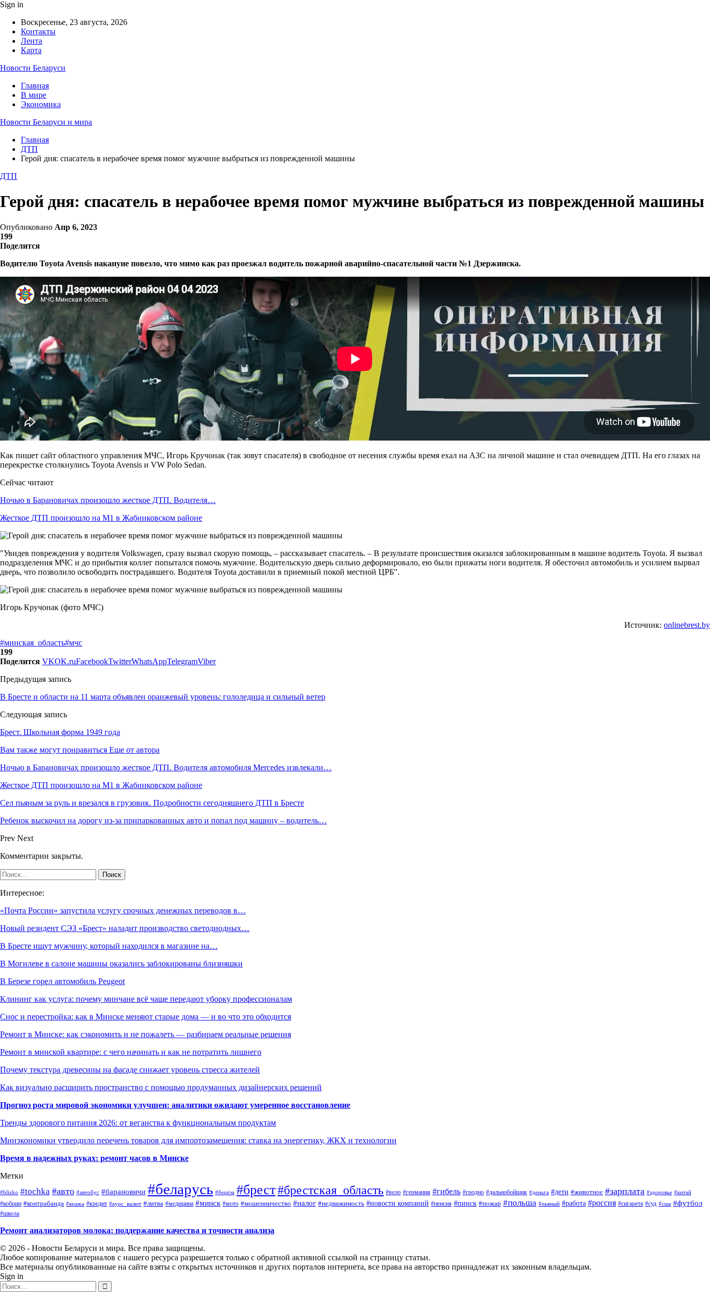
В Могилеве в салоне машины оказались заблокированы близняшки (121, 963)
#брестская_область (331, 1190)
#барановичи (123, 1191)
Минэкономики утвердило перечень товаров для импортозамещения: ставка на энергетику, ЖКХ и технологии (198, 1140)
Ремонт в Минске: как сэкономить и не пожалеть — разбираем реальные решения (145, 1034)
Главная (35, 85)
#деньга (539, 1192)
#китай (682, 1192)
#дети (560, 1192)
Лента (31, 40)
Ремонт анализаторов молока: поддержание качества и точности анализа (137, 1230)
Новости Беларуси (32, 67)
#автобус (87, 1192)
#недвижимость (341, 1203)
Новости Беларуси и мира (46, 122)
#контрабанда (43, 1203)
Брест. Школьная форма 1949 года (60, 732)
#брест (255, 1189)
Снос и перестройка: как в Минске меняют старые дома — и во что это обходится (145, 1016)
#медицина (179, 1203)
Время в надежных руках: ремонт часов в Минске (94, 1158)
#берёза (224, 1192)
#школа (9, 1213)
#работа (574, 1203)
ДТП (8, 176)
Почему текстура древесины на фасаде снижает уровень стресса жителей (130, 1069)
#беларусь (180, 1189)
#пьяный (549, 1203)
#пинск (465, 1203)
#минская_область (32, 642)
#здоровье (659, 1192)
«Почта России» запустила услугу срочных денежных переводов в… (123, 910)
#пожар (490, 1203)
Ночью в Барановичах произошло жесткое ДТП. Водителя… (108, 500)
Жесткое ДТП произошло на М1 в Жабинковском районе (101, 517)
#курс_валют (125, 1203)
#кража (75, 1203)
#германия (416, 1192)
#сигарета (630, 1203)
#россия (602, 1202)
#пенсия (441, 1203)
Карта (31, 50)
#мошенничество (266, 1203)
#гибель (446, 1191)
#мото (230, 1203)
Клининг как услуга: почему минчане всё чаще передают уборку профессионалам (146, 998)
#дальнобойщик (506, 1192)
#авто (63, 1191)
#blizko (9, 1192)
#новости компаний (397, 1203)
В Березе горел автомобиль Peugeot (62, 981)
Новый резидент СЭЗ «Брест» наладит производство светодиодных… (124, 928)
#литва (153, 1203)
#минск (207, 1202)
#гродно (473, 1192)
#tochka (35, 1191)
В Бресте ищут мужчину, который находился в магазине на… (109, 945)
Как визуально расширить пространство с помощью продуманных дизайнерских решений (161, 1087)
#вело (393, 1192)
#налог (304, 1203)
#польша (519, 1203)
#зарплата (625, 1191)
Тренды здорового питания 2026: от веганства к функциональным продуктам (138, 1122)
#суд (650, 1203)
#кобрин (10, 1203)
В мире (33, 95)
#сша (665, 1203)
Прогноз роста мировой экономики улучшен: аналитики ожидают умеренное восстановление (175, 1105)
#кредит (96, 1203)
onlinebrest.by (687, 625)
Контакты (38, 31)
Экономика (41, 104)
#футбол (687, 1203)
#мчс (73, 642)
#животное (587, 1192)
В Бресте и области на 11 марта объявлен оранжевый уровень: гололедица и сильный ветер (162, 696)
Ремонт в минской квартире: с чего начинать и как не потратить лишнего (130, 1052)
